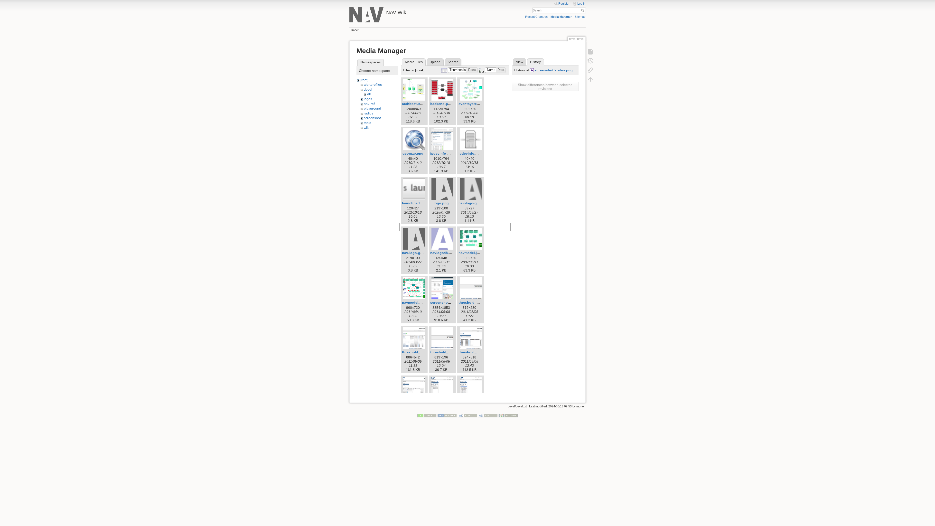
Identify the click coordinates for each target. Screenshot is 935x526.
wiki (366, 128)
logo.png (441, 203)
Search (583, 10)
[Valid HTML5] (467, 415)
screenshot (372, 118)
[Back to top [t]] (590, 79)
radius (368, 113)
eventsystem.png (472, 104)
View (519, 62)
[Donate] (427, 415)
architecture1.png (416, 104)
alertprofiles (373, 84)
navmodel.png (414, 302)
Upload (435, 62)
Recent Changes (536, 17)
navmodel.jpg (469, 253)
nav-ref (369, 104)
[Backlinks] (590, 70)
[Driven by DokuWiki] (508, 415)
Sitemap (580, 17)
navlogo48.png (442, 253)
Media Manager (561, 17)
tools (367, 123)
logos (368, 99)
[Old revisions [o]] (590, 61)
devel (368, 89)
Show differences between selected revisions (545, 87)
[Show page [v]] (590, 51)
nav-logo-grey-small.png (478, 203)
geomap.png (412, 153)
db (369, 94)
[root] (364, 80)
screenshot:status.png (554, 70)
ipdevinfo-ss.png (444, 153)
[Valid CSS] (487, 415)
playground (372, 108)
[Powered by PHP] (447, 415)
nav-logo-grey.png (417, 253)
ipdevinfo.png (470, 153)
